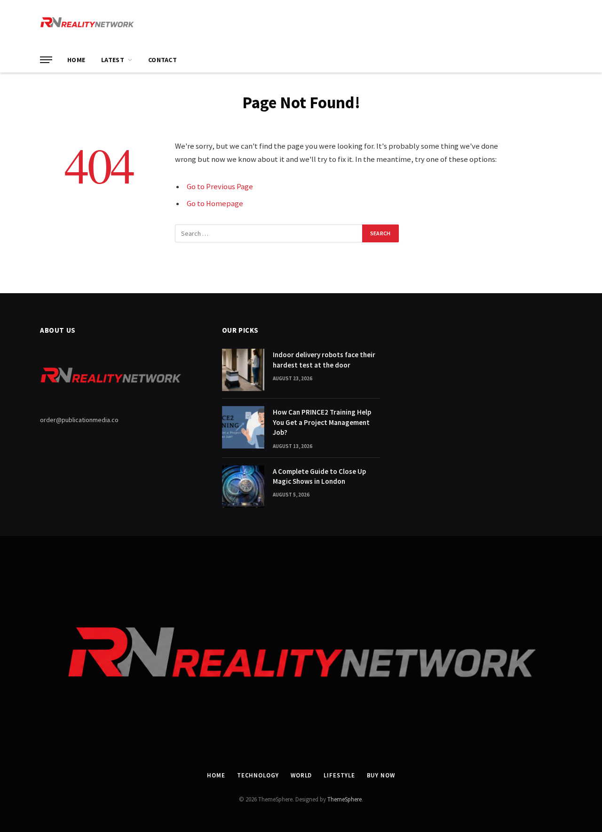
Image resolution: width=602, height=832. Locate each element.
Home (76, 60)
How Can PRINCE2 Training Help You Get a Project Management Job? (322, 422)
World (301, 775)
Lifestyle (339, 775)
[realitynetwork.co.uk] (87, 23)
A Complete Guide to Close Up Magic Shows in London (319, 476)
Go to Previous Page (220, 187)
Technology (258, 775)
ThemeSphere (344, 799)
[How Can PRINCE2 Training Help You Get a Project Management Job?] (243, 427)
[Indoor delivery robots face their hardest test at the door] (243, 370)
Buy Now (381, 775)
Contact (162, 60)
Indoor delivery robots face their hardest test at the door (324, 359)
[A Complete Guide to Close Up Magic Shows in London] (243, 486)
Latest (112, 60)
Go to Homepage (215, 203)
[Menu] (46, 60)
